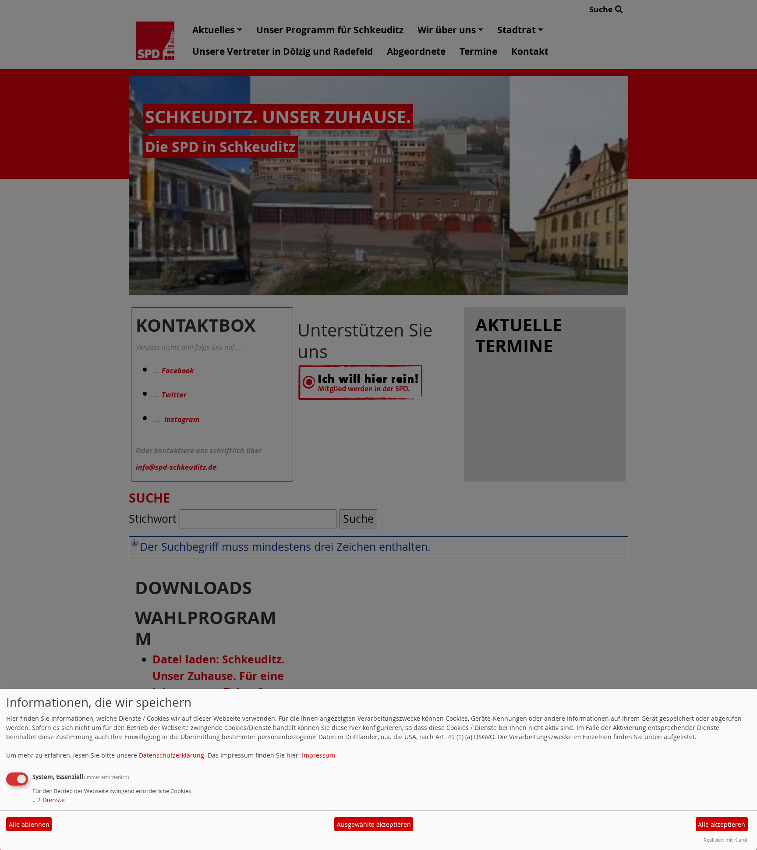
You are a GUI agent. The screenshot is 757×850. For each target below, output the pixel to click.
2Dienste (48, 800)
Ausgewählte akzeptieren (374, 824)
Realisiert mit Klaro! (725, 839)
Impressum (318, 755)
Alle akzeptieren (721, 824)
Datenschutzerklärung (171, 755)
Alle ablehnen (29, 824)
